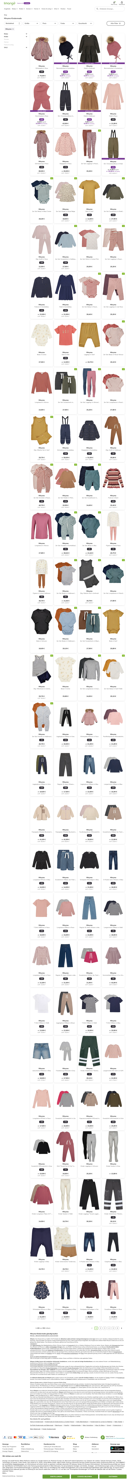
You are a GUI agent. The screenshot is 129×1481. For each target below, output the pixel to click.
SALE (6, 47)
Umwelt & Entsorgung (51, 1451)
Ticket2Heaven (74, 1353)
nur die (69, 1371)
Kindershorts (117, 1425)
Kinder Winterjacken (51, 1368)
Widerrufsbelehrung (27, 1449)
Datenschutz (25, 1451)
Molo (82, 1353)
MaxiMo (66, 1425)
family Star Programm (9, 1447)
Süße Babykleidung (82, 1422)
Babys (6, 34)
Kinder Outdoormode (49, 1429)
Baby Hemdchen (88, 1425)
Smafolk (49, 1353)
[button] (122, 3)
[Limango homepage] (10, 3)
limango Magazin (7, 1451)
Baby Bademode (35, 1429)
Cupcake (73, 1387)
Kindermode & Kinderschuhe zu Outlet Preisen (59, 1422)
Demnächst (95, 1449)
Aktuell (94, 1447)
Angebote (76, 1447)
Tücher (45, 1413)
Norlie (58, 1353)
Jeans (31, 1402)
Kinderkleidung (118, 1352)
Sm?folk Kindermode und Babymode (41, 1425)
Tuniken (108, 1377)
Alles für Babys (100, 1425)
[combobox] (109, 9)
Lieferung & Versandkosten (52, 1447)
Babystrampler (37, 1345)
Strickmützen (116, 1411)
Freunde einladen (7, 1449)
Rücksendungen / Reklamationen (54, 1449)
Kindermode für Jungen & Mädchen (101, 1422)
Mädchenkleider (76, 1425)
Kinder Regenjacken (73, 1368)
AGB (22, 1447)
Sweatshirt (45, 1405)
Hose (50, 1363)
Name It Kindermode (36, 1422)
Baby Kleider (118, 1422)
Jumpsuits (71, 1345)
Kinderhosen (121, 1377)
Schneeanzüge (116, 1345)
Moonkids (67, 1353)
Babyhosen (58, 1425)
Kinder (6, 37)
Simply (109, 1425)
